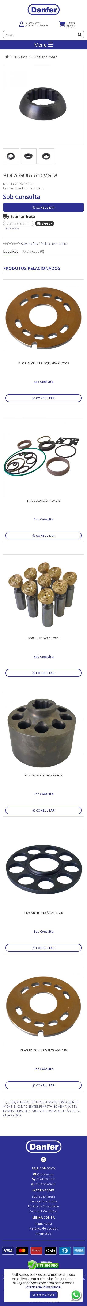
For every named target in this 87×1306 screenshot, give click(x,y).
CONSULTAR (44, 207)
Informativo (43, 1233)
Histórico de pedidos (43, 1228)
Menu (41, 44)
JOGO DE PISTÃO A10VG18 (43, 638)
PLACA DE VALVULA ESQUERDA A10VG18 (43, 363)
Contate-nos (45, 1174)
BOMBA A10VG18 (65, 1106)
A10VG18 (38, 1111)
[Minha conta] (21, 23)
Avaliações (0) (33, 251)
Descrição (11, 251)
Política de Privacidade (43, 1206)
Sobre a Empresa (43, 1196)
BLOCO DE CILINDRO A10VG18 (43, 775)
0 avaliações (29, 244)
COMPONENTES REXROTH (34, 1106)
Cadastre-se (42, 25)
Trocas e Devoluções (43, 1201)
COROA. (16, 1115)
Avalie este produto (54, 244)
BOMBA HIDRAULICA (16, 1111)
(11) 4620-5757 (45, 1179)
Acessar (30, 25)
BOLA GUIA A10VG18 (44, 57)
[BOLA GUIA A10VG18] (43, 104)
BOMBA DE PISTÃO (58, 1111)
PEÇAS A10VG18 (45, 1102)
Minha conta (43, 1224)
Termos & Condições (44, 1211)
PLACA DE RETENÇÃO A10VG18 (43, 913)
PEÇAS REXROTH (22, 1102)
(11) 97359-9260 (45, 1184)
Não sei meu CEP (12, 228)
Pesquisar (20, 57)
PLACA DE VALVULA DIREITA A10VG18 (43, 1050)
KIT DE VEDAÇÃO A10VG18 (43, 500)
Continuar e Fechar (43, 1295)
